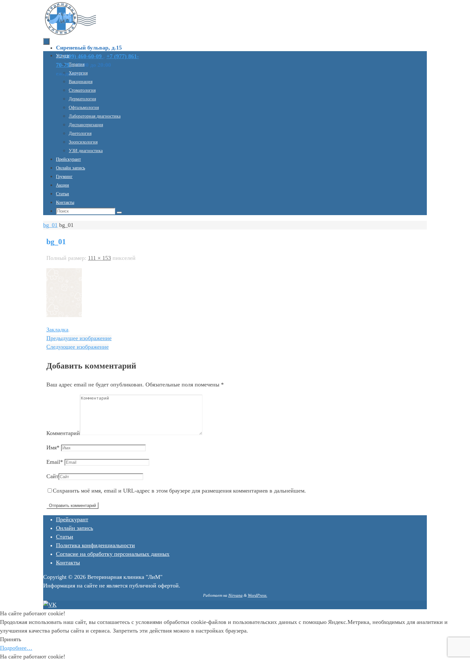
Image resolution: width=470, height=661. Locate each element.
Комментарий (63, 433)
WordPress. (257, 595)
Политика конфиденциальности (95, 545)
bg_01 (50, 225)
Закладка (57, 329)
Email (54, 462)
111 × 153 (99, 258)
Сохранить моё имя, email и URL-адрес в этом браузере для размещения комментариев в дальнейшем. (179, 490)
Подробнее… (16, 648)
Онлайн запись (74, 528)
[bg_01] (64, 315)
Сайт (52, 476)
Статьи (64, 536)
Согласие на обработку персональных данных (112, 554)
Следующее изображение (77, 347)
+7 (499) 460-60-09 (79, 56)
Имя (52, 447)
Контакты (68, 562)
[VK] (50, 605)
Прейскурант (72, 519)
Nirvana (235, 595)
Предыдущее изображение (79, 338)
